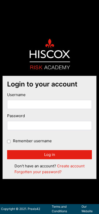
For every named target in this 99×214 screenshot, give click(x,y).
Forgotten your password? (38, 171)
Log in (49, 154)
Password (16, 115)
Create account (71, 166)
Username (16, 94)
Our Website (87, 209)
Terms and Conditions (59, 209)
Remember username (32, 140)
